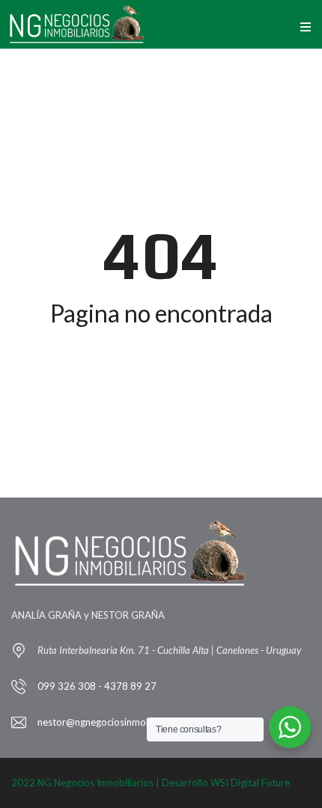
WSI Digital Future (250, 783)
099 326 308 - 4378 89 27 (97, 686)
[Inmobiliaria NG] (77, 24)
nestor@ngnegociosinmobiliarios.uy (115, 722)
